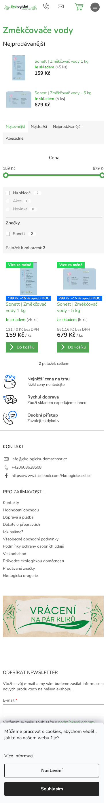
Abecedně (14, 138)
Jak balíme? (13, 532)
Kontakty (11, 502)
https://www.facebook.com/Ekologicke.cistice (51, 475)
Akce (21, 201)
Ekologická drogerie (20, 575)
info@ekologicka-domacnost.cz (39, 459)
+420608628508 (26, 467)
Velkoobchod (14, 553)
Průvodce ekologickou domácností (33, 561)
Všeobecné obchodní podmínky (30, 539)
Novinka (23, 209)
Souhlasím (52, 789)
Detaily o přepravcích (21, 524)
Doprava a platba (18, 517)
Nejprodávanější (67, 126)
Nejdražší (39, 126)
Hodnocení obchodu (21, 510)
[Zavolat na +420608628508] (50, 6)
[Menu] (95, 7)
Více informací (18, 756)
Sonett (23, 233)
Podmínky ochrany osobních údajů (33, 546)
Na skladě (26, 193)
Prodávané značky (19, 568)
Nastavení (51, 770)
